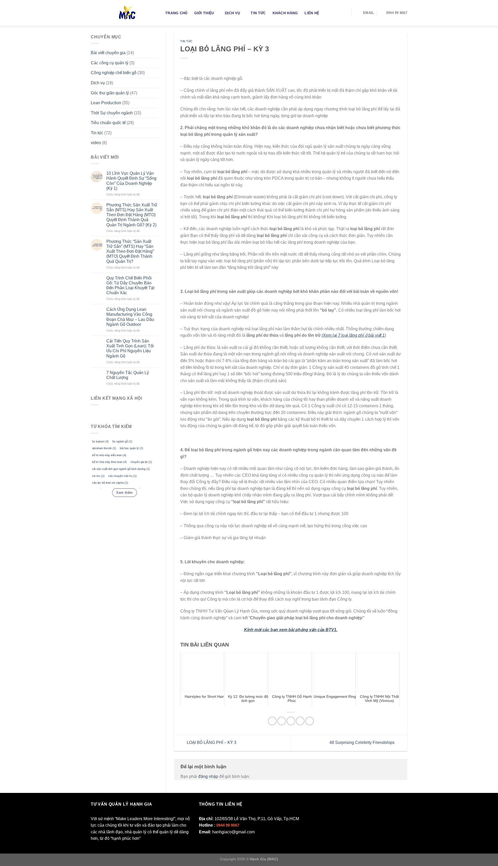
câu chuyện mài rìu (122, 475)
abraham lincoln (104, 448)
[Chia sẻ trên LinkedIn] (309, 721)
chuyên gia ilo (141, 461)
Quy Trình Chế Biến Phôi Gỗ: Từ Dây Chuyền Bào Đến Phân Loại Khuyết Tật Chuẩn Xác (130, 285)
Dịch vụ (232, 13)
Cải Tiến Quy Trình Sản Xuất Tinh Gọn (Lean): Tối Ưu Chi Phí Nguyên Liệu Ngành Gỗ (130, 348)
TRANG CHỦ (176, 13)
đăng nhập (208, 776)
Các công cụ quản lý (109, 63)
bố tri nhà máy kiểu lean (109, 455)
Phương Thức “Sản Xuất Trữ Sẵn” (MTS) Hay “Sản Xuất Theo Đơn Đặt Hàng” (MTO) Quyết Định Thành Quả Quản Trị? (130, 251)
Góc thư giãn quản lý (110, 93)
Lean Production (106, 103)
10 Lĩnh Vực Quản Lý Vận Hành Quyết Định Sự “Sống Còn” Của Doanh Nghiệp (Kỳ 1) (131, 181)
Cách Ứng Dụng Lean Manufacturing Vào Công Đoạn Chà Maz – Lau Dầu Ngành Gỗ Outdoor (130, 317)
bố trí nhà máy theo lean (109, 461)
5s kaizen (100, 441)
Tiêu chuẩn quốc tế (108, 123)
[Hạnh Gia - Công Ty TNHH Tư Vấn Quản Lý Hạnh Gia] (137, 13)
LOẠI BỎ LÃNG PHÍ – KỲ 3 (211, 743)
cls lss (98, 475)
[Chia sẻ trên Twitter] (281, 721)
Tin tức (258, 13)
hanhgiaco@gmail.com (233, 832)
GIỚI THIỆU (204, 13)
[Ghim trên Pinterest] (300, 721)
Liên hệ (312, 13)
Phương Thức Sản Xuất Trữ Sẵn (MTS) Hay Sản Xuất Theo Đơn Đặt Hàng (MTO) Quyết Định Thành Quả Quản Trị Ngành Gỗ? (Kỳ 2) (131, 215)
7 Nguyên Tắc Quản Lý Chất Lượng (127, 375)
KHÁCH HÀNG (285, 13)
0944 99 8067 (227, 825)
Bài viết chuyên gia (108, 53)
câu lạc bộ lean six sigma (110, 482)
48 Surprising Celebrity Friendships (362, 743)
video (96, 142)
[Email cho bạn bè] (291, 721)
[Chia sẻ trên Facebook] (272, 721)
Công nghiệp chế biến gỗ (113, 73)
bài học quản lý (131, 448)
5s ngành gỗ (122, 441)
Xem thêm (124, 493)
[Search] (343, 13)
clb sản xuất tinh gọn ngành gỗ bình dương (121, 468)
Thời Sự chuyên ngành (112, 113)
